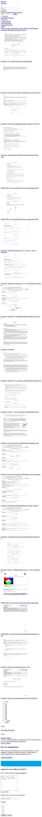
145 (6, 712)
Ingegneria (4, 30)
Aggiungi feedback (7, 757)
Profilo (3, 26)
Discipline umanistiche (15, 30)
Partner (9, 738)
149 (6, 719)
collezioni (11, 18)
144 (6, 710)
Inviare (10, 815)
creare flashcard (17, 12)
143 (6, 708)
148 (6, 717)
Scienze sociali (28, 28)
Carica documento (6, 12)
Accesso (3, 10)
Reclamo (3, 738)
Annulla (4, 815)
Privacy (3, 743)
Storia (24, 30)
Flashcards (4, 18)
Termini (8, 743)
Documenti (4, 730)
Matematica (14, 28)
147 (6, 715)
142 (6, 707)
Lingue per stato (6, 28)
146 (6, 714)
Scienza (21, 28)
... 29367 (7, 721)
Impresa (35, 28)
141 (6, 705)
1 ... (6, 703)
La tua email (4, 792)
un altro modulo (21, 773)
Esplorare (4, 3)
